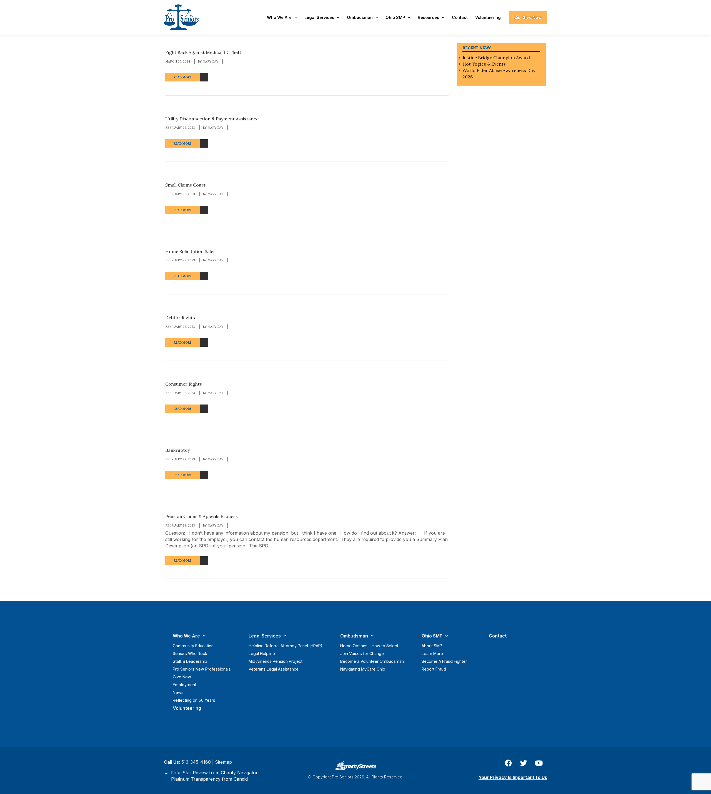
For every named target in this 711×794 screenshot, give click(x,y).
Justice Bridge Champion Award (496, 57)
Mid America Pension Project (275, 661)
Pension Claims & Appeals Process (201, 516)
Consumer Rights (183, 384)
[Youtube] (539, 763)
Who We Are (279, 17)
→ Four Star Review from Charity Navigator (211, 772)
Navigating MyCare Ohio (362, 669)
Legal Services (319, 17)
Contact (460, 17)
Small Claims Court (185, 185)
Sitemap (223, 762)
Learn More (432, 653)
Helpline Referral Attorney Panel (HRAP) (285, 645)
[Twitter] (523, 763)
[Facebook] (508, 763)
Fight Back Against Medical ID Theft (203, 52)
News (178, 692)
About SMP (432, 645)
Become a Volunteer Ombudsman (372, 661)
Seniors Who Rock (190, 653)
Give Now (182, 676)
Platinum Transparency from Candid (208, 779)
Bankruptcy (177, 450)
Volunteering (488, 17)
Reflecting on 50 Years (194, 700)
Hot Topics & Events (484, 64)
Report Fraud (434, 669)
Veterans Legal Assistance (274, 669)
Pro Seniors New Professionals (202, 669)
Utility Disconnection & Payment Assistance (212, 118)
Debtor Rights (180, 317)
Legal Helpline (262, 653)
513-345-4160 (196, 762)
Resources (428, 17)
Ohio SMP (395, 17)
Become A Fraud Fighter (444, 661)
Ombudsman (360, 17)
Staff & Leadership (190, 661)
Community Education (193, 645)
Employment (184, 684)
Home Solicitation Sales (190, 251)
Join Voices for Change (362, 653)
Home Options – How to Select (369, 645)
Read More (183, 77)
